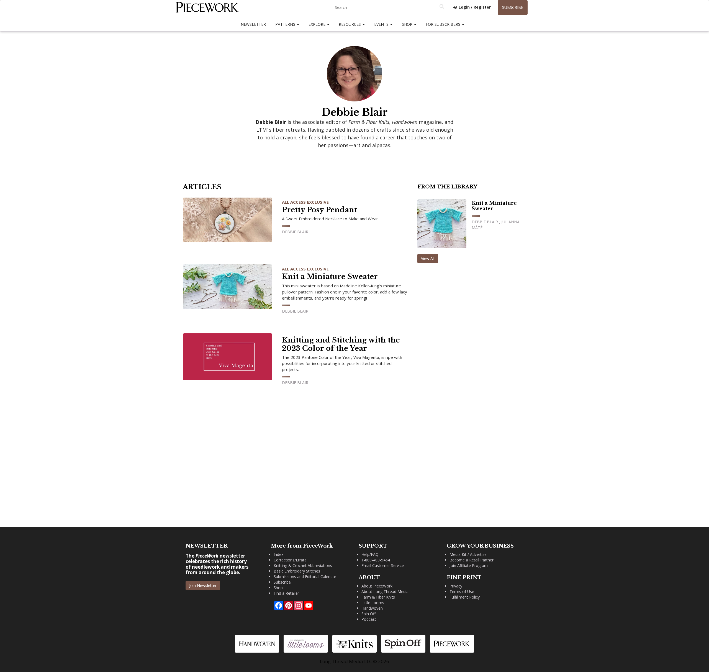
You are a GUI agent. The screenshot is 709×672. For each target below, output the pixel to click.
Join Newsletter (203, 585)
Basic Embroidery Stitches (297, 571)
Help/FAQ (370, 554)
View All (428, 258)
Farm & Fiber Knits (378, 597)
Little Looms (372, 602)
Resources (350, 24)
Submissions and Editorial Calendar (305, 576)
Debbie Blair (295, 231)
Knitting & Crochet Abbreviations (303, 565)
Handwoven (372, 608)
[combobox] (390, 7)
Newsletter (253, 24)
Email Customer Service (382, 565)
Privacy (455, 586)
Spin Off (368, 613)
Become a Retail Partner (471, 560)
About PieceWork (376, 586)
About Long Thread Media (385, 591)
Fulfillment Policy (464, 597)
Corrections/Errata (290, 560)
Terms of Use (461, 591)
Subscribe (512, 7)
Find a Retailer (286, 593)
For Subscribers (443, 24)
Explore (318, 24)
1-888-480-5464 (375, 560)
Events (382, 24)
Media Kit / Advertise (468, 554)
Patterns (285, 24)
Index (278, 554)
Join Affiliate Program (468, 565)
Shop (407, 24)
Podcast (368, 619)
